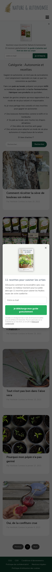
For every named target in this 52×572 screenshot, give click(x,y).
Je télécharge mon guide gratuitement (26, 310)
